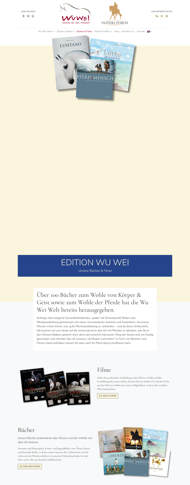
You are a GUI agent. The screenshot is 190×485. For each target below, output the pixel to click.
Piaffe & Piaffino (102, 31)
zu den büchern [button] (30, 466)
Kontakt (141, 31)
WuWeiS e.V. (128, 31)
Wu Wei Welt (45, 31)
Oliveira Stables (65, 31)
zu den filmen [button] (107, 395)
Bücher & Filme (84, 31)
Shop (116, 31)
